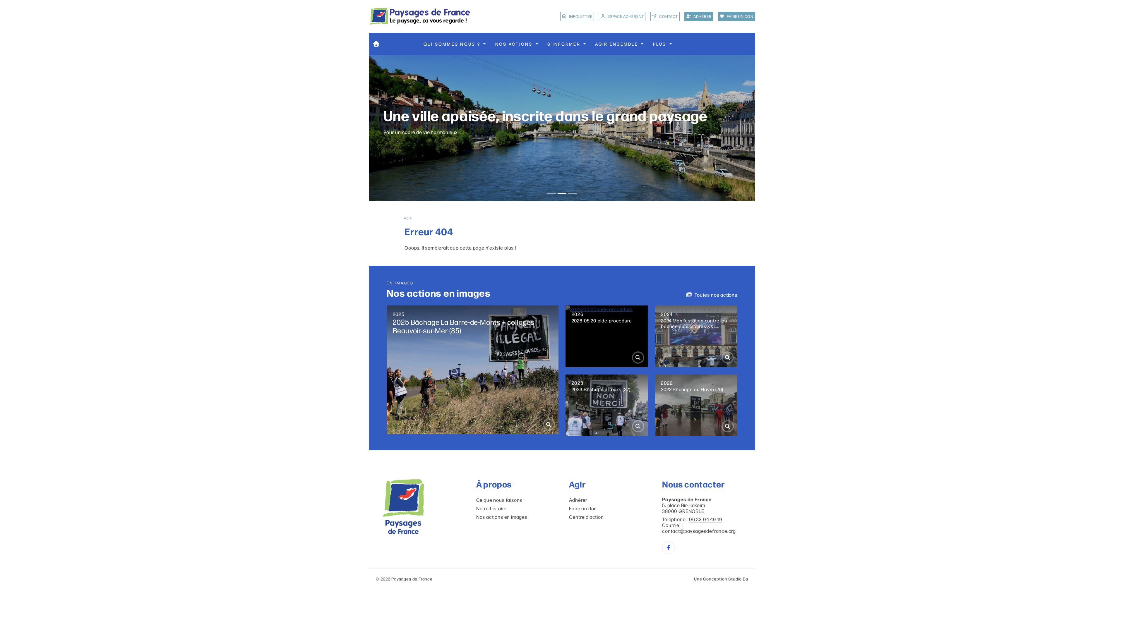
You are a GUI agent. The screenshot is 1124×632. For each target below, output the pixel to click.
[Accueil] (376, 44)
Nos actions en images (501, 517)
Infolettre (580, 16)
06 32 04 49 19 (705, 519)
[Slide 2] (562, 193)
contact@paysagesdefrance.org (699, 531)
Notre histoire (491, 508)
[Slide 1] (551, 193)
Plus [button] (660, 44)
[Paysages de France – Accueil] (420, 16)
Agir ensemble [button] (617, 44)
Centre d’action (586, 517)
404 (408, 218)
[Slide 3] (572, 193)
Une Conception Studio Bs (721, 578)
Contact (668, 16)
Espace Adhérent (626, 16)
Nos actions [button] (514, 44)
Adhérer (578, 500)
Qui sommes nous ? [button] (453, 44)
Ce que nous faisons (499, 500)
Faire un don (583, 508)
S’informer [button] (564, 44)
